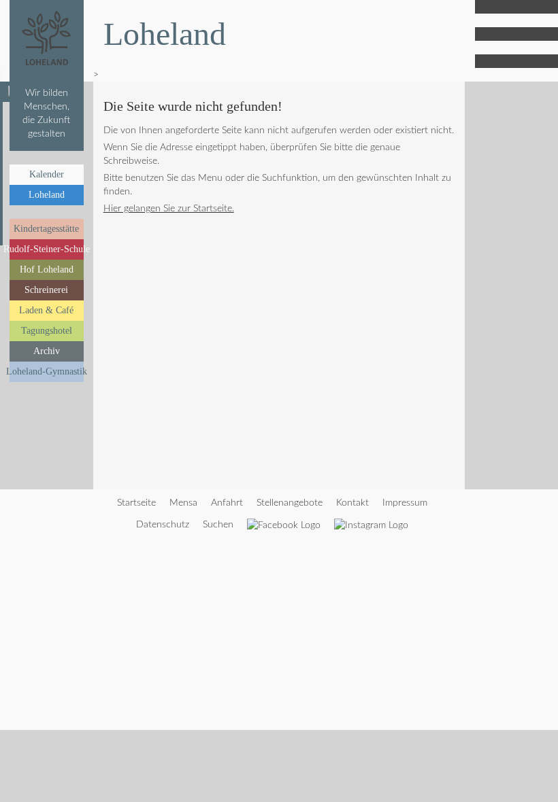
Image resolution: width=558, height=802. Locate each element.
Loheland (47, 195)
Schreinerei (46, 290)
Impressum (404, 503)
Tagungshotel (46, 331)
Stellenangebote (290, 503)
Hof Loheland (46, 269)
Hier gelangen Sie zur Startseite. (168, 208)
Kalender (46, 174)
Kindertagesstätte (46, 229)
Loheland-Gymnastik (46, 371)
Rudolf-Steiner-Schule (46, 249)
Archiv (46, 351)
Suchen (218, 524)
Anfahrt (227, 503)
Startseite (136, 503)
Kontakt (352, 503)
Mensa (183, 503)
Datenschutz (162, 524)
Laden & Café (46, 310)
